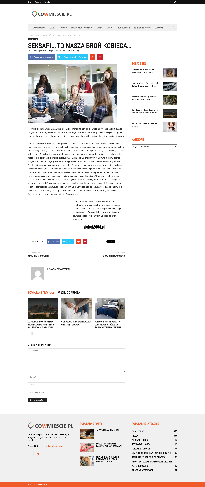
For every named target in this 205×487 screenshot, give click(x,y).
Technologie (123, 27)
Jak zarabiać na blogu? (108, 430)
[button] (173, 27)
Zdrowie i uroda (142, 27)
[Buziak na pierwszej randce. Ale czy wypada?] (87, 447)
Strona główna (33, 35)
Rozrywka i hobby (80, 27)
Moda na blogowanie (38, 256)
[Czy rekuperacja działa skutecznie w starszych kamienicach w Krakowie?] (43, 308)
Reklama (38, 2)
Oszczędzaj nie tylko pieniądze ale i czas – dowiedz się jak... (107, 459)
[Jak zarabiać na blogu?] (87, 434)
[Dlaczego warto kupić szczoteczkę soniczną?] (170, 127)
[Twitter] (175, 2)
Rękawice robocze (141, 448)
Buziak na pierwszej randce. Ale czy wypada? (109, 444)
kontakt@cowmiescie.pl (58, 446)
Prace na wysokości (142, 470)
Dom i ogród (39, 27)
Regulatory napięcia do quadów (148, 457)
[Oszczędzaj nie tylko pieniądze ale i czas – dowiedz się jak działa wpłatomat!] (87, 461)
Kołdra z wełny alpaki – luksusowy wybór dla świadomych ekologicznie (108, 324)
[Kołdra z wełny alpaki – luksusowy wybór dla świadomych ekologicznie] (110, 308)
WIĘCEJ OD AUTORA (69, 292)
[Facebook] (170, 2)
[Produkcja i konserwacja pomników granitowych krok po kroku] (170, 100)
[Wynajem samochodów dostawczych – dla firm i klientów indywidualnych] (170, 86)
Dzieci (53, 27)
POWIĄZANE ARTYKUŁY (41, 292)
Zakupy (159, 27)
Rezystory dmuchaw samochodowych (151, 453)
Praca (63, 27)
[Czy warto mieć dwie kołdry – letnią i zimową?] (76, 308)
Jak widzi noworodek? (113, 256)
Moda (109, 27)
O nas (30, 2)
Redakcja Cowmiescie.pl (43, 51)
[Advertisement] (126, 14)
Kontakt (47, 2)
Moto (99, 27)
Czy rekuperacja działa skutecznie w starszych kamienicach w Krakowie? (41, 324)
